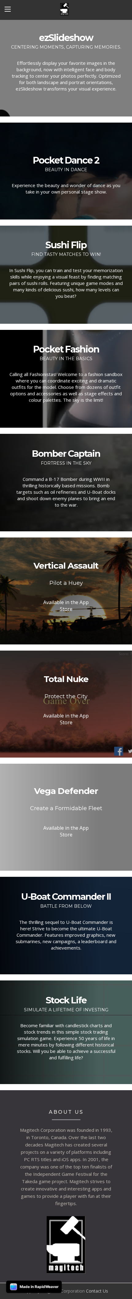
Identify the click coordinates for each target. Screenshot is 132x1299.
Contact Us (97, 1291)
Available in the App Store (66, 605)
